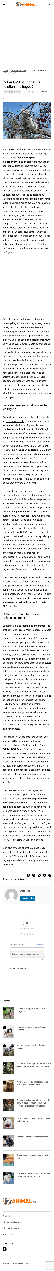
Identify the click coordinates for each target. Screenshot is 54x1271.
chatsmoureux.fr (15, 421)
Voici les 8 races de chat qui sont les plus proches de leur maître (32, 1083)
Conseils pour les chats (18, 71)
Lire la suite (27, 898)
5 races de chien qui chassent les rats (33, 1136)
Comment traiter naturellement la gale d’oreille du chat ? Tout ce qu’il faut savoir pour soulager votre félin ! (33, 1103)
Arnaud (25, 891)
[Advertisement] (27, 37)
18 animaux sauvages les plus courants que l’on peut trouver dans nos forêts (33, 1065)
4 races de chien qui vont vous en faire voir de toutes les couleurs (33, 1174)
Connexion (39, 945)
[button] (4, 4)
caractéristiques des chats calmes (32, 561)
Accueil (5, 71)
